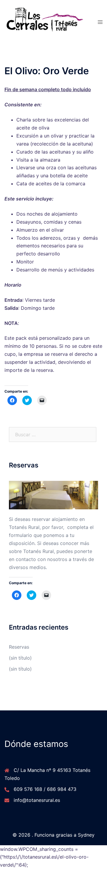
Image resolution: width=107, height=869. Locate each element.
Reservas (19, 647)
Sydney (86, 835)
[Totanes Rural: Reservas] (53, 494)
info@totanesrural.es (37, 800)
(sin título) (20, 658)
